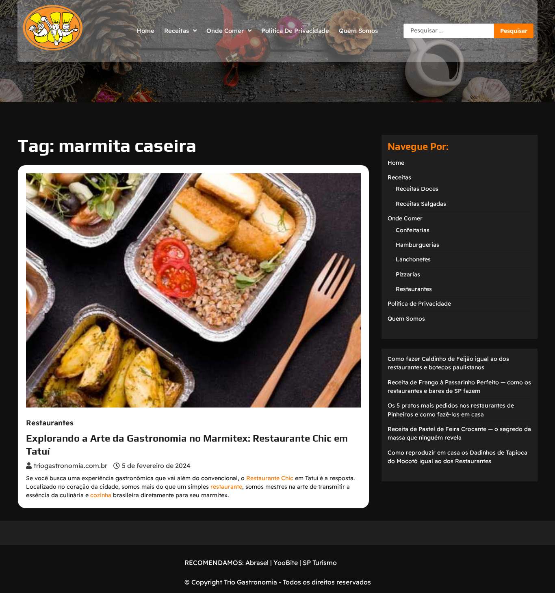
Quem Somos (358, 31)
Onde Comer (225, 31)
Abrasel (257, 562)
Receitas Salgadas (421, 203)
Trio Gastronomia (249, 582)
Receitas (176, 31)
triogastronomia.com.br (70, 465)
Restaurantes (50, 422)
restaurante (226, 486)
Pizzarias (408, 274)
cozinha (100, 495)
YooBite (285, 562)
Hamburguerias (417, 244)
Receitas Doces (417, 188)
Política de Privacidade (295, 31)
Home (145, 31)
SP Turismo (320, 562)
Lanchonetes (413, 259)
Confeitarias (412, 230)
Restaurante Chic (269, 478)
